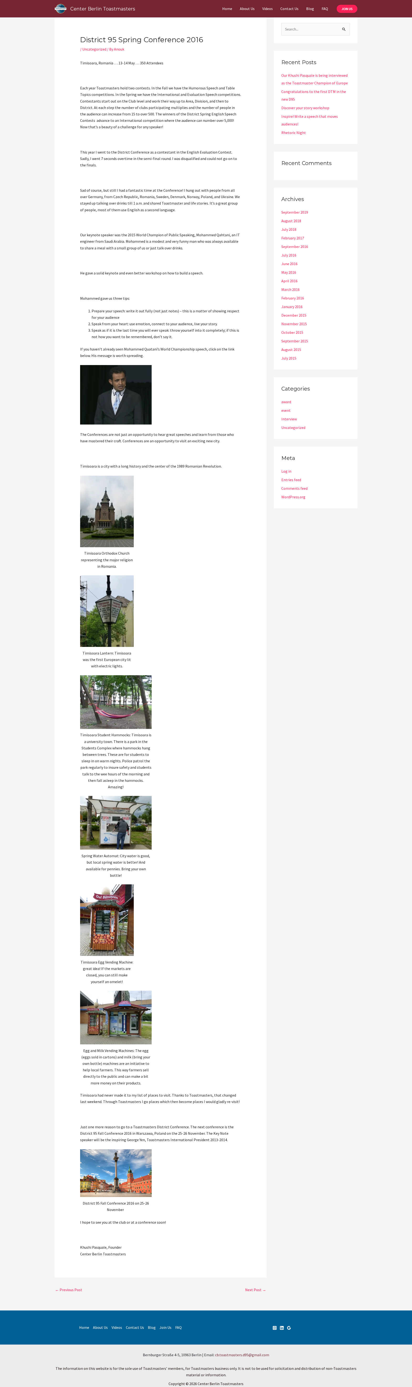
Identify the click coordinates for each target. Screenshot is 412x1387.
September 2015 (294, 341)
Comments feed (294, 488)
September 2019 (294, 212)
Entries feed (291, 479)
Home (227, 8)
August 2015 (291, 349)
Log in (286, 471)
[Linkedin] (282, 1328)
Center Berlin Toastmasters (102, 9)
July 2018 (288, 229)
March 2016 (290, 289)
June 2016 (289, 263)
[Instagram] (275, 1328)
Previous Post (68, 1289)
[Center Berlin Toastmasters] (61, 8)
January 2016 (292, 306)
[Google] (289, 1328)
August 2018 (291, 220)
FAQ (325, 8)
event (286, 410)
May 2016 (288, 272)
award (286, 401)
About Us (247, 8)
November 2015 (294, 323)
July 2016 (288, 255)
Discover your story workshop (305, 107)
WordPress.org (293, 497)
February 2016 (292, 298)
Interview (289, 419)
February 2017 (292, 238)
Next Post (255, 1289)
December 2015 (293, 315)
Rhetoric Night (293, 132)
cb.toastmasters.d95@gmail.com (242, 1354)
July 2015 (288, 358)
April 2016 (289, 280)
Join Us (165, 1327)
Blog (310, 8)
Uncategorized (94, 49)
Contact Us (289, 8)
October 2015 (292, 332)
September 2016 (294, 246)
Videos (267, 8)
